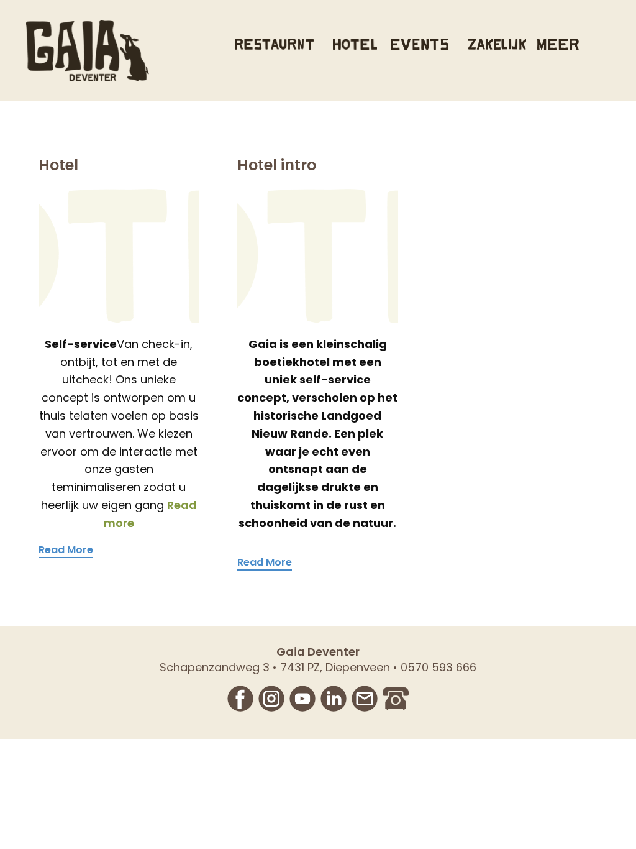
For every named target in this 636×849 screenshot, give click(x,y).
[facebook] (240, 699)
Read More (66, 550)
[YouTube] (302, 699)
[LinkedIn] (333, 699)
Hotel (58, 165)
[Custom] (396, 699)
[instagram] (271, 699)
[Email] (365, 699)
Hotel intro (276, 165)
